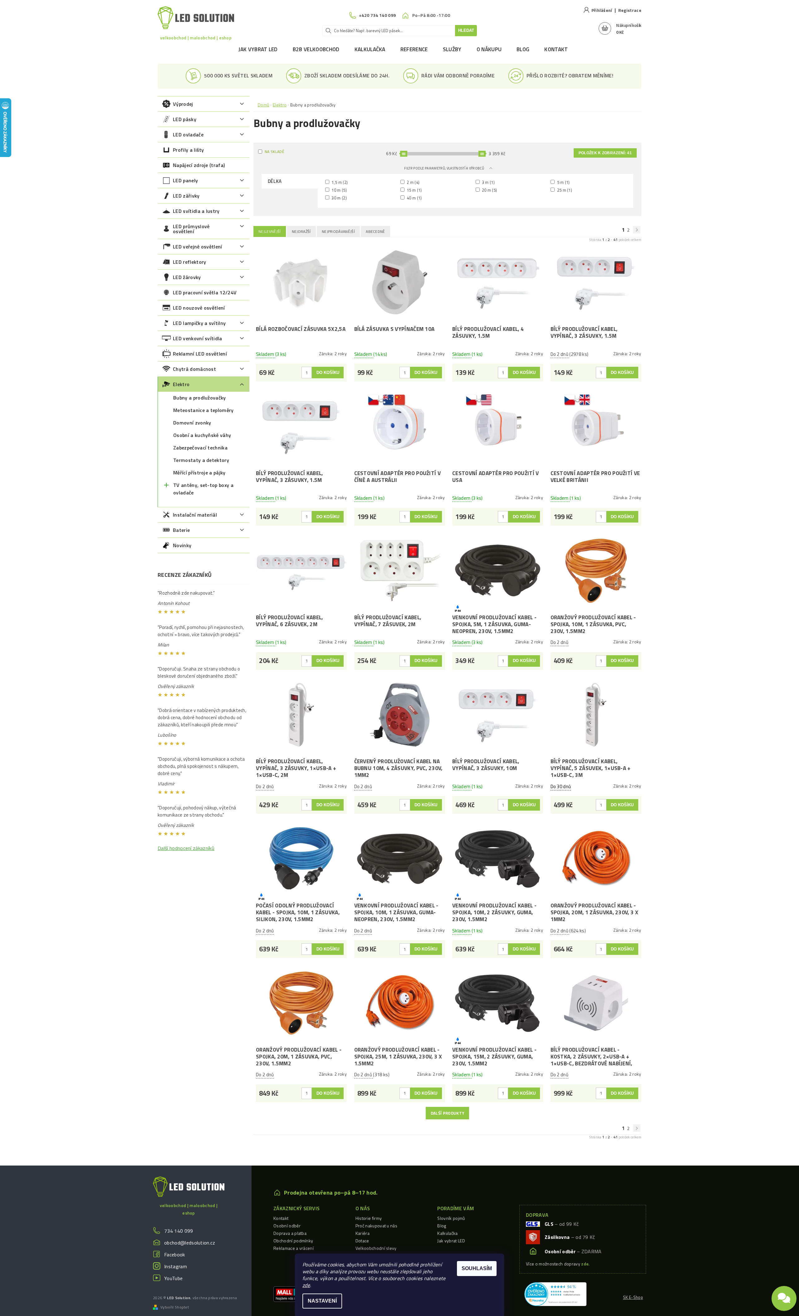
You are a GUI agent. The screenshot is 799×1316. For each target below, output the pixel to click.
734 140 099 (178, 1231)
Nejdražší (301, 231)
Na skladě (274, 152)
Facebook (174, 1254)
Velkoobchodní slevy (376, 1248)
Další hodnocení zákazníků (186, 848)
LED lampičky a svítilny (199, 323)
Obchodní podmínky (293, 1240)
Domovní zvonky (192, 422)
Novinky (182, 545)
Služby (452, 49)
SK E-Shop (633, 1297)
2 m (413, 182)
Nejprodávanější (338, 231)
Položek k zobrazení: (605, 153)
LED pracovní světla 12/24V (205, 292)
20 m (489, 190)
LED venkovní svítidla (197, 338)
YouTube (173, 1278)
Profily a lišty (188, 150)
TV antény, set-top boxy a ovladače (203, 488)
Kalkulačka (370, 49)
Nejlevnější (269, 231)
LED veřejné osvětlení (197, 246)
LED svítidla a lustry (196, 211)
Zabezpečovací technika (200, 447)
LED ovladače (188, 134)
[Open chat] (784, 1297)
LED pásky (184, 119)
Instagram (175, 1266)
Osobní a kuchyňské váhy (202, 435)
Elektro (181, 384)
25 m (564, 190)
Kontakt (556, 49)
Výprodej (183, 104)
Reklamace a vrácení (293, 1248)
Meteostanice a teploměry (203, 410)
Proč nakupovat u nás (376, 1225)
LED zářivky (186, 195)
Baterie (181, 530)
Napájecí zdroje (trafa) (199, 165)
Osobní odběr (287, 1225)
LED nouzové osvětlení (199, 308)
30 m (339, 197)
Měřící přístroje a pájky (199, 472)
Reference (414, 49)
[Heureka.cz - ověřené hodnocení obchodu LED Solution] (555, 1293)
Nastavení (322, 1301)
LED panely (185, 180)
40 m (414, 197)
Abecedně (375, 231)
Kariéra (362, 1233)
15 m (414, 190)
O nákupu (489, 49)
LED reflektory (189, 262)
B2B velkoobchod (316, 49)
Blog (523, 49)
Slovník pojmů (451, 1218)
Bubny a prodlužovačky (199, 397)
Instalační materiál (195, 514)
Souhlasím (477, 1268)
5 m (563, 182)
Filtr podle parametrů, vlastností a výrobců (444, 168)
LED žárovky (187, 277)
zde (306, 1285)
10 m (339, 190)
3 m (488, 182)
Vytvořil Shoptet (174, 1307)
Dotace (362, 1240)
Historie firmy (368, 1218)
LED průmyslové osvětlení (191, 229)
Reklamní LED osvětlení (200, 353)
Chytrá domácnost (194, 369)
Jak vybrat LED (257, 49)
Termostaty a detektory (201, 460)
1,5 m (339, 182)
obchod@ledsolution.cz (189, 1242)
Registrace (629, 10)
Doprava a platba (289, 1233)
